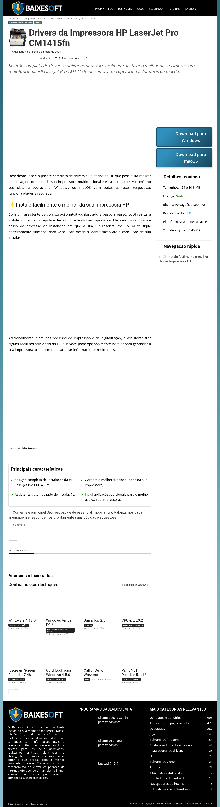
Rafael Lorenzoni (29, 448)
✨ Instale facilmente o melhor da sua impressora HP (183, 258)
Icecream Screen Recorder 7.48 (21, 672)
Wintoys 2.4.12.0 (22, 620)
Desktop (88, 625)
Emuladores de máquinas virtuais (57, 630)
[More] (206, 456)
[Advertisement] (110, 101)
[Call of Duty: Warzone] (96, 653)
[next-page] (16, 691)
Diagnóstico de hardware (133, 625)
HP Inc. (192, 213)
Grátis (38, 22)
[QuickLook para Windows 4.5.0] (58, 653)
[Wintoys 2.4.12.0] (21, 603)
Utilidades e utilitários (18, 625)
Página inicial (14, 18)
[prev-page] (10, 691)
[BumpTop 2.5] (96, 603)
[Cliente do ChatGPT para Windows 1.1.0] (87, 746)
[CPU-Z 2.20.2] (134, 603)
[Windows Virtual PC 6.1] (58, 603)
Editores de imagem (131, 679)
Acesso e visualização (56, 679)
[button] (205, 9)
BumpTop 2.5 (94, 620)
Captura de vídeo (16, 679)
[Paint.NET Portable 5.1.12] (134, 653)
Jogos (87, 679)
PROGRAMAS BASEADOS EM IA (105, 709)
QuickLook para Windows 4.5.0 (58, 672)
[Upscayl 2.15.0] (87, 769)
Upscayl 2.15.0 (108, 763)
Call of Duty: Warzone (93, 672)
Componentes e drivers (35, 18)
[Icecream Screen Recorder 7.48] (21, 653)
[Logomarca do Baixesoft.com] (37, 8)
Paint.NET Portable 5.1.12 (134, 672)
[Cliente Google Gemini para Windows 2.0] (87, 723)
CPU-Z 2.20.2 (132, 620)
